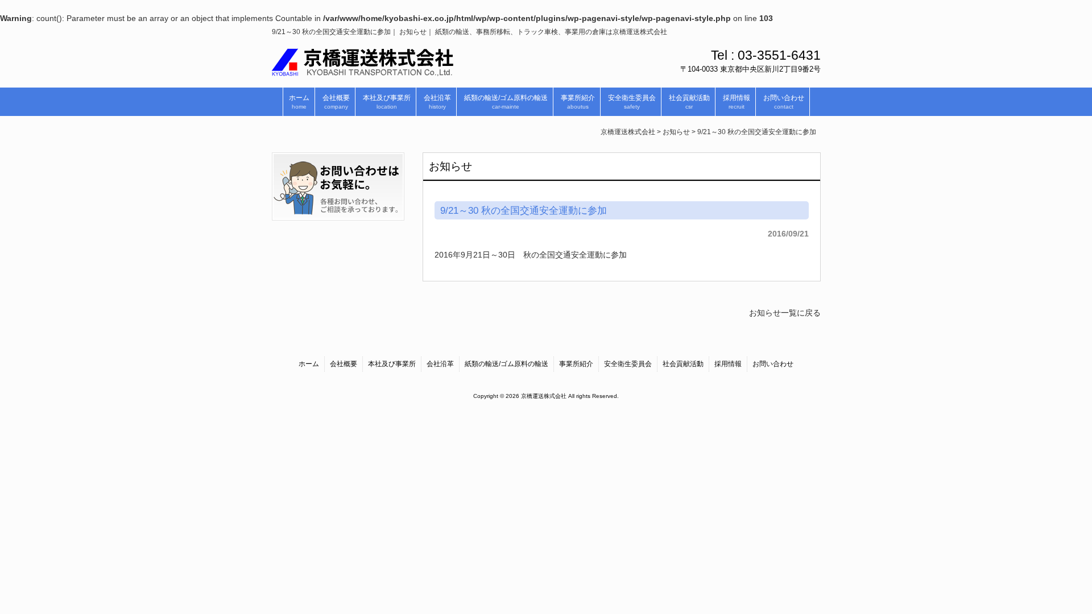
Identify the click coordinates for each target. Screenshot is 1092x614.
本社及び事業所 (392, 363)
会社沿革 (440, 363)
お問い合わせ (772, 363)
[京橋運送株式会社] (362, 71)
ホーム (309, 363)
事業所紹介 (576, 363)
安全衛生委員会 (628, 363)
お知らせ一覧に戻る (785, 312)
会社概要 (343, 363)
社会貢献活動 (683, 363)
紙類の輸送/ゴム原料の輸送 (506, 363)
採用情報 (728, 363)
